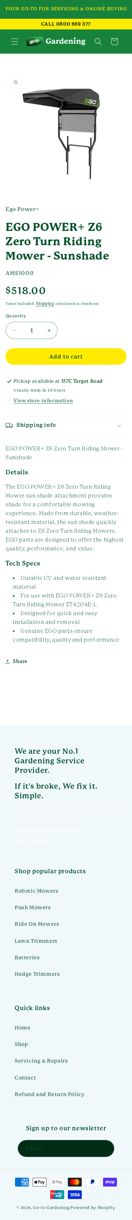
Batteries (27, 957)
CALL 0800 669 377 (66, 24)
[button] (15, 41)
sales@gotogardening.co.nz (47, 829)
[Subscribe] (106, 1148)
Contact (25, 1078)
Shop (21, 1044)
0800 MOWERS (33, 842)
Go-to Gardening (51, 1207)
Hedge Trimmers (37, 974)
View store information (43, 401)
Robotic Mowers (36, 891)
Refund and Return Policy (49, 1094)
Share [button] (20, 661)
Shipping (45, 304)
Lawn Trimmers (36, 941)
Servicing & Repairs (41, 1061)
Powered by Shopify (92, 1207)
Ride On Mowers (37, 924)
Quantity (16, 316)
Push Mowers (33, 907)
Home (22, 1028)
